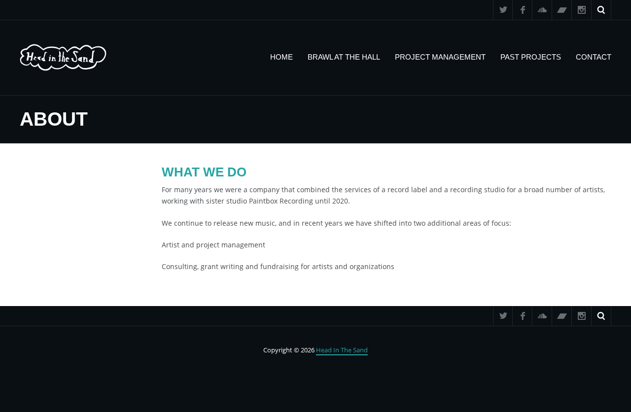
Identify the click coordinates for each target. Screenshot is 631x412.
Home (281, 57)
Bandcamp (562, 10)
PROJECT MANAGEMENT (440, 57)
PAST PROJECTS (530, 57)
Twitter (503, 10)
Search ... (601, 10)
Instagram (582, 10)
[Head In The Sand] (63, 57)
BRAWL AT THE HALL (344, 57)
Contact (593, 57)
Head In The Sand (342, 349)
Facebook (522, 10)
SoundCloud (542, 10)
